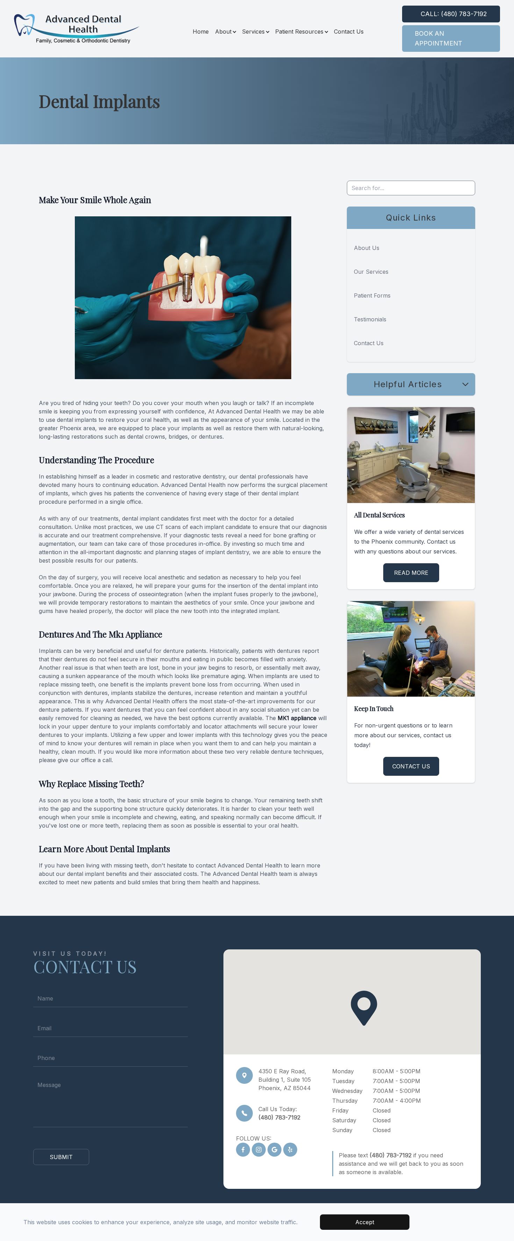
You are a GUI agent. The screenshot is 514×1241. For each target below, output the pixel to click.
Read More (411, 572)
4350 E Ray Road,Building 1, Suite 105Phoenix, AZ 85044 (284, 1080)
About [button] (223, 31)
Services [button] (253, 31)
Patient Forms (372, 295)
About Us (366, 247)
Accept (364, 1222)
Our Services (371, 271)
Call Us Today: (279, 1113)
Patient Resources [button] (299, 31)
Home (201, 31)
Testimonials (370, 319)
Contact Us (349, 31)
